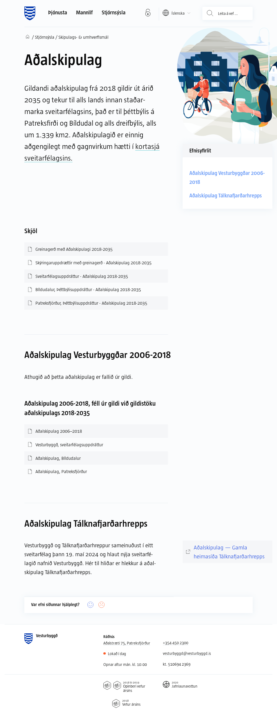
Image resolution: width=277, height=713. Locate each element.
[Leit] (210, 13)
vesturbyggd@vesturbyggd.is (187, 653)
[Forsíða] (29, 13)
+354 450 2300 (175, 642)
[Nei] (101, 605)
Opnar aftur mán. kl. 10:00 (125, 664)
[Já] (90, 605)
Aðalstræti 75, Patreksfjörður (126, 643)
